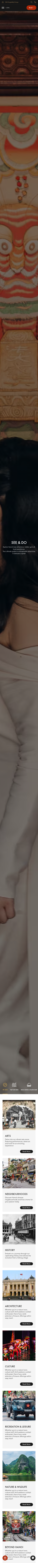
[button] (31, 7)
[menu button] (3, 8)
